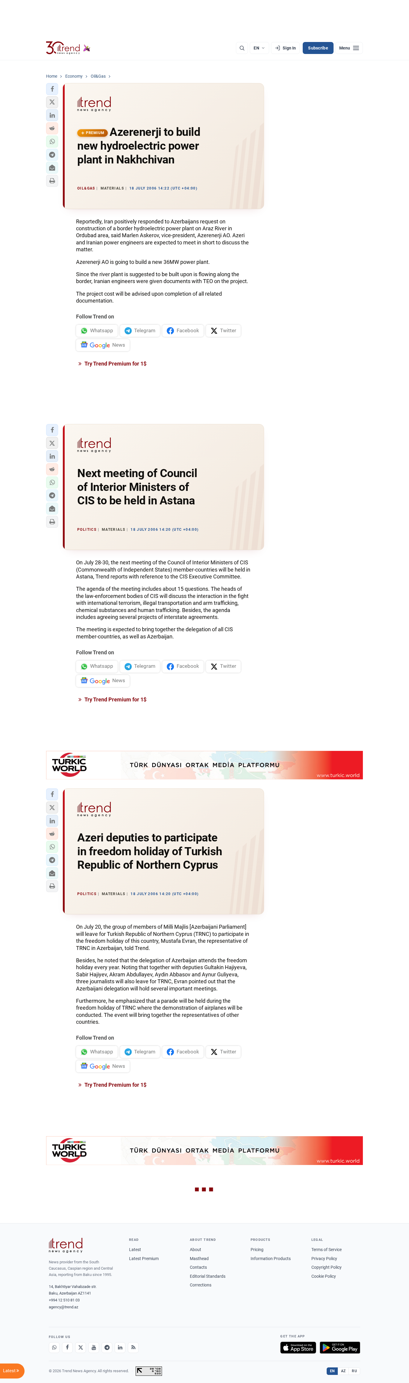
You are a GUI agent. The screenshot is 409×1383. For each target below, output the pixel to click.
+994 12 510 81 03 (64, 1300)
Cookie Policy (323, 1276)
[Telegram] (107, 1347)
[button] (52, 89)
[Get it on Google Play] (340, 1348)
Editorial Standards (207, 1276)
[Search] (242, 48)
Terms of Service (326, 1249)
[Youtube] (93, 1347)
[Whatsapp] (54, 1347)
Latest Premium (144, 1258)
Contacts (198, 1267)
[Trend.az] (68, 48)
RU (354, 1371)
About (195, 1249)
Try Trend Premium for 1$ (115, 363)
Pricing (257, 1249)
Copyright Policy (326, 1267)
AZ (343, 1371)
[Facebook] (67, 1347)
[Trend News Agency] (65, 1245)
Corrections (200, 1285)
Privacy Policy (324, 1258)
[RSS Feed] (133, 1347)
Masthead (199, 1258)
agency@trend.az (63, 1307)
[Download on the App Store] (298, 1348)
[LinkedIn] (120, 1347)
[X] (80, 1347)
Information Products (271, 1258)
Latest (135, 1249)
